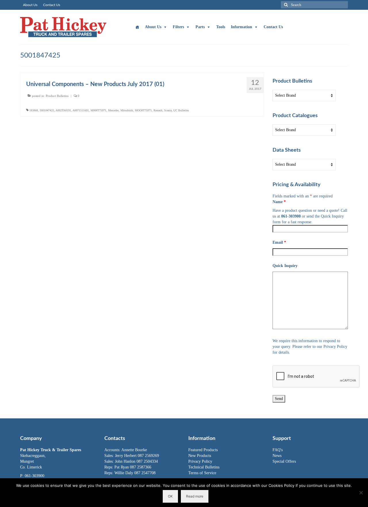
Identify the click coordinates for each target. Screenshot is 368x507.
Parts (200, 27)
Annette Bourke (134, 450)
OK (170, 496)
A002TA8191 (63, 110)
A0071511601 (80, 110)
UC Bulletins (181, 110)
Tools (220, 27)
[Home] (137, 27)
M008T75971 (98, 110)
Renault (158, 110)
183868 (33, 110)
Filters (178, 27)
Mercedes (113, 110)
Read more (194, 496)
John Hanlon (126, 461)
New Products (199, 455)
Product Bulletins (57, 96)
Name (279, 202)
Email (279, 242)
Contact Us (273, 27)
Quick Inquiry (285, 266)
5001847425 (47, 110)
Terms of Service (202, 473)
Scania (168, 110)
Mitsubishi (126, 110)
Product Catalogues (295, 115)
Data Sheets (287, 150)
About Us (153, 27)
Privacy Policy (200, 461)
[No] (361, 492)
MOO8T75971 (143, 110)
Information (241, 27)
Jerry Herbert (126, 455)
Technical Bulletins (203, 467)
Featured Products (203, 450)
